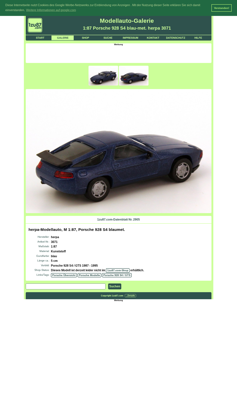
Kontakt (153, 37)
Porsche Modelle (89, 275)
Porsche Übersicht (64, 275)
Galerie (63, 37)
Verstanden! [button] (221, 7)
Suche (108, 37)
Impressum (130, 37)
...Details (130, 295)
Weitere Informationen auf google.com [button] (51, 10)
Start (40, 37)
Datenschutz (175, 37)
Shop (85, 37)
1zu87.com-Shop (117, 270)
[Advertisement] (118, 54)
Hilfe (198, 37)
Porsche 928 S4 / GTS (116, 275)
